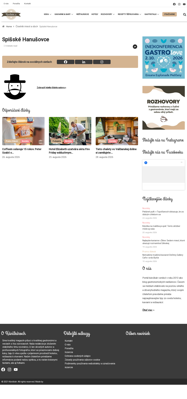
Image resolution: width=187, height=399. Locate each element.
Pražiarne (169, 14)
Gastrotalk (150, 14)
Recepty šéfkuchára (128, 14)
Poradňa (16, 3)
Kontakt (27, 3)
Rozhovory (106, 14)
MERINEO (48, 381)
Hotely (94, 14)
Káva (46, 14)
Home (9, 26)
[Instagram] (179, 4)
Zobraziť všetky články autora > (51, 87)
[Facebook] (174, 4)
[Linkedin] (83, 62)
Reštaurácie (82, 14)
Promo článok (149, 251)
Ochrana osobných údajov (78, 356)
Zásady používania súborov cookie (82, 359)
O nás (6, 3)
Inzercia (69, 352)
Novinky (16, 141)
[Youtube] (184, 4)
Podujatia (48, 141)
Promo (93, 141)
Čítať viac (147, 310)
